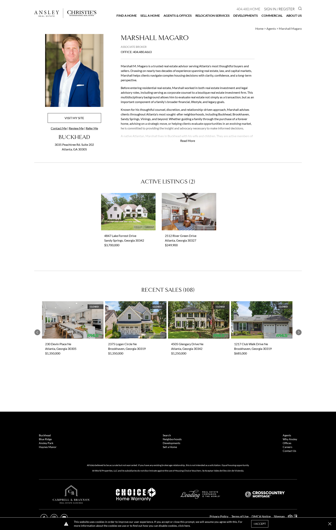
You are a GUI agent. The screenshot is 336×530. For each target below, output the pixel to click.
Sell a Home (150, 15)
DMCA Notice (261, 516)
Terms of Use (239, 516)
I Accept (260, 523)
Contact (59, 128)
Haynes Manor (48, 447)
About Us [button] (294, 15)
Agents (287, 435)
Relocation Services (212, 15)
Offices (287, 443)
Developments (245, 15)
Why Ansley (290, 439)
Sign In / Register (279, 9)
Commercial (272, 15)
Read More (187, 140)
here (187, 525)
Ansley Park (46, 443)
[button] (329, 523)
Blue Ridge (45, 439)
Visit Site (74, 118)
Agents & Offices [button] (178, 15)
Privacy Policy (219, 516)
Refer (92, 128)
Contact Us (289, 450)
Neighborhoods (172, 439)
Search (167, 435)
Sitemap (279, 516)
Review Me (76, 128)
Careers (287, 447)
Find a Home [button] (126, 15)
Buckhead (45, 435)
